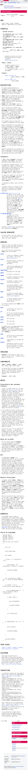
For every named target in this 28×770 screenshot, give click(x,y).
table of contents (17, 732)
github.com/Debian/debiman (18, 766)
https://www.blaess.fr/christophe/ (11, 675)
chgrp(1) (4, 647)
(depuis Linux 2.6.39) (10, 193)
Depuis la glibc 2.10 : (11, 75)
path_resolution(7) (12, 258)
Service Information (9, 6)
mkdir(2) (17, 390)
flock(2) (20, 647)
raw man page (15, 729)
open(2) (20, 198)
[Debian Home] (1, 2)
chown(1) (9, 647)
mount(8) (19, 406)
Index (5, 2)
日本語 (13, 750)
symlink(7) (15, 648)
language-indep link (17, 725)
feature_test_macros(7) (11, 60)
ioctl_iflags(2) (14, 295)
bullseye (6, 7)
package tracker (16, 727)
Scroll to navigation (6, 11)
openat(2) (9, 226)
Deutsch (14, 744)
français (14, 748)
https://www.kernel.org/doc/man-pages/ (12, 664)
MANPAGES (6, 0)
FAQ (19, 2)
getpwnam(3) (5, 527)
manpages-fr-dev (11, 7)
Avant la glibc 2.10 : (10, 79)
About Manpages (12, 2)
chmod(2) (15, 647)
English (14, 746)
